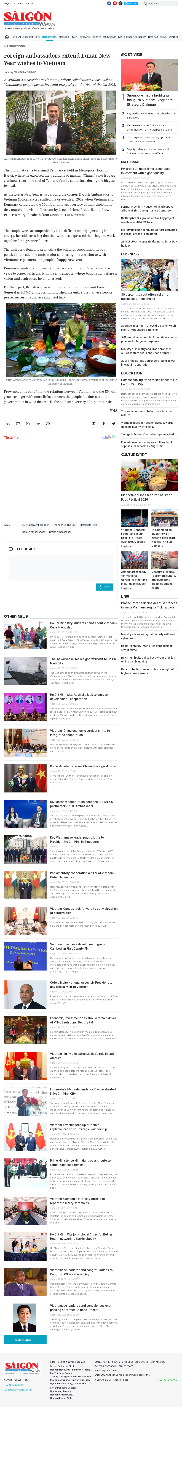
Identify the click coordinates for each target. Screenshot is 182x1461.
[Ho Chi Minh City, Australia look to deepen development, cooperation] (25, 707)
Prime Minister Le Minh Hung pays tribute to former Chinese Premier (80, 1163)
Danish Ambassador (33, 532)
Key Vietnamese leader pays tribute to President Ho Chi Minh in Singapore (77, 840)
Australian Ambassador (35, 524)
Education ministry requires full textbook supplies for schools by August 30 (147, 444)
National (16, 37)
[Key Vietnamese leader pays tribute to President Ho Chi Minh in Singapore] (25, 849)
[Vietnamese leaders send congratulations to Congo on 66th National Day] (25, 1282)
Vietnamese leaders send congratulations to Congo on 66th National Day (81, 1272)
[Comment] (18, 424)
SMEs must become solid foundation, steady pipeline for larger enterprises (149, 339)
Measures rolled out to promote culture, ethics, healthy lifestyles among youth (163, 580)
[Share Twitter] (113, 424)
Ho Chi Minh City (31, 37)
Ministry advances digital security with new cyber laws (148, 636)
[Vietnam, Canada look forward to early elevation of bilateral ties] (25, 921)
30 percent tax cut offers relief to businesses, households (144, 297)
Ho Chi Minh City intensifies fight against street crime (146, 647)
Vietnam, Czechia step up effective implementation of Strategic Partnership (78, 1127)
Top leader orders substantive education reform (147, 413)
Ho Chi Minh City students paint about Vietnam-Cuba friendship (83, 625)
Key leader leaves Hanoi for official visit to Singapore (151, 115)
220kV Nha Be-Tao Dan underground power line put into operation (148, 362)
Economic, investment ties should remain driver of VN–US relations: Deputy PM (83, 1020)
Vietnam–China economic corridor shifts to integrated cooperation (80, 733)
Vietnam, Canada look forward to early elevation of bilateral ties (84, 911)
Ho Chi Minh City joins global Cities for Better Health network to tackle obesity (81, 1236)
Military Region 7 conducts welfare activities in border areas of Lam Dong (149, 231)
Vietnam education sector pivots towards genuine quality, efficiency (147, 424)
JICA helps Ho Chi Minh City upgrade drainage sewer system (148, 139)
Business (64, 37)
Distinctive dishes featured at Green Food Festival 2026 (146, 497)
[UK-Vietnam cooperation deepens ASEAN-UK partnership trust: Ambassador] (25, 814)
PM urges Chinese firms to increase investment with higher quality (145, 171)
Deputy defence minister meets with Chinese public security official (148, 151)
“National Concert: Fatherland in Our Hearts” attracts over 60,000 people (133, 537)
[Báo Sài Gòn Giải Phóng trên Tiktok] (120, 3)
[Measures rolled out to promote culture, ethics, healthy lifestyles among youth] (164, 560)
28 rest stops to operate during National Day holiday (149, 243)
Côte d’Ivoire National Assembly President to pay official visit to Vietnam (81, 985)
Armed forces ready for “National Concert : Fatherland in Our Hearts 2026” (134, 579)
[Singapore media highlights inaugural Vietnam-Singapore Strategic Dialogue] (149, 75)
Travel (163, 37)
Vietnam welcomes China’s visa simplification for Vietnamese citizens (149, 127)
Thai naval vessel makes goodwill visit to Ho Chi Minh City (83, 661)
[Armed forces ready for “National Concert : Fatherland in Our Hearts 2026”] (134, 560)
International (49, 37)
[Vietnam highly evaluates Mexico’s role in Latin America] (25, 1066)
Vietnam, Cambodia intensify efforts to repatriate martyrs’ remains (77, 1201)
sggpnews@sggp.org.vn (18, 1389)
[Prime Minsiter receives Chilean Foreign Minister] (25, 778)
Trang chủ (7, 37)
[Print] (48, 424)
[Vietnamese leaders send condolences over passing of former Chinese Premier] (25, 1318)
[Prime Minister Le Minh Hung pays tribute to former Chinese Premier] (25, 1172)
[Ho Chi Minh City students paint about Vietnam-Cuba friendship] (25, 635)
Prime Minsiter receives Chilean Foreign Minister (83, 766)
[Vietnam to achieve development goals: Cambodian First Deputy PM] (25, 956)
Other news (16, 616)
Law (120, 37)
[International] (8, 424)
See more (23, 1340)
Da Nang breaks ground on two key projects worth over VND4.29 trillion (148, 220)
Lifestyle (153, 37)
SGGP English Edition (29, 20)
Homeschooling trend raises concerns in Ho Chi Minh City (149, 382)
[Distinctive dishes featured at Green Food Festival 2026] (149, 475)
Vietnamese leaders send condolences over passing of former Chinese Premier (80, 1308)
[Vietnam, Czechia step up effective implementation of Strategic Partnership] (25, 1137)
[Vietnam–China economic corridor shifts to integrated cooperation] (25, 743)
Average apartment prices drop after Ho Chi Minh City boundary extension (148, 327)
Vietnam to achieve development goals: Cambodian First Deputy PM (78, 946)
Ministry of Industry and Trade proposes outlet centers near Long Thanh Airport (146, 351)
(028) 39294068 (14, 1384)
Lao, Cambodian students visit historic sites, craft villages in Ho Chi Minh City (163, 538)
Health (74, 37)
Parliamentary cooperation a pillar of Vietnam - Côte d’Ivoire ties (83, 875)
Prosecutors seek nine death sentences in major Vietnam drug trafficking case (149, 605)
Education (85, 37)
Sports (97, 37)
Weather (173, 37)
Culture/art (109, 37)
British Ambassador (60, 532)
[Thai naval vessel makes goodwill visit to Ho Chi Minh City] (25, 671)
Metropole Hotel (89, 524)
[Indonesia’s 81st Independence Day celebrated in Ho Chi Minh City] (25, 1101)
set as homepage (168, 1380)
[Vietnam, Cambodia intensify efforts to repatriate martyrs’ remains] (25, 1211)
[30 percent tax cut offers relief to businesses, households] (149, 275)
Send (107, 587)
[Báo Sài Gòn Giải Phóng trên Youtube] (115, 3)
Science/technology (135, 37)
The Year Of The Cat (64, 524)
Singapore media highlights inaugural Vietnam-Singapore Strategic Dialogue (150, 100)
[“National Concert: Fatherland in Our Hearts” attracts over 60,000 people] (134, 518)
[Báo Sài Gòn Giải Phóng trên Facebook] (109, 3)
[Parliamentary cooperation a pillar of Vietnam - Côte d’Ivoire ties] (25, 885)
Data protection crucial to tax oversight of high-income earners (147, 671)
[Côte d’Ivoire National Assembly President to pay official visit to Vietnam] (25, 994)
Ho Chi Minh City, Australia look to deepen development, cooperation (79, 697)
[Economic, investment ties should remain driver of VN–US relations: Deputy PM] (25, 1030)
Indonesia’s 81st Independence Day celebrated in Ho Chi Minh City (83, 1091)
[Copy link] (38, 424)
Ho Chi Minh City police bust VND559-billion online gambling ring (148, 659)
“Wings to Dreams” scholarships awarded (147, 434)
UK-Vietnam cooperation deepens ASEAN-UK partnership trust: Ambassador (81, 804)
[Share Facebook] (104, 424)
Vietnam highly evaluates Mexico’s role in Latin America (83, 1056)
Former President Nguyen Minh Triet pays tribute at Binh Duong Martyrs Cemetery (147, 208)
